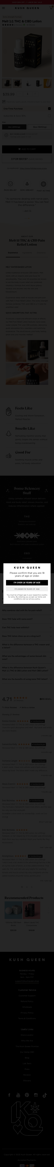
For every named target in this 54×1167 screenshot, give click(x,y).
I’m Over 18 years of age (27, 583)
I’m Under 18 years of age (27, 589)
